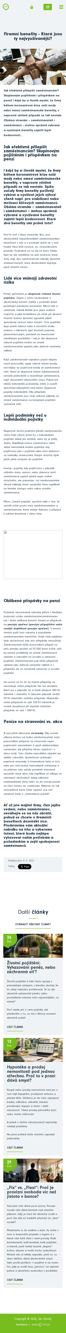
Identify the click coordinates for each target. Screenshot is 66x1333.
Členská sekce (33, 7)
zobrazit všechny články (33, 924)
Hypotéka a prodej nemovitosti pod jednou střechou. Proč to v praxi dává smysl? (31, 1074)
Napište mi (47, 7)
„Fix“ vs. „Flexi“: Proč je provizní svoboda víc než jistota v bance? (31, 1192)
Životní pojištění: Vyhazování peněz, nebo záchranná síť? (31, 968)
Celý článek (15, 1027)
